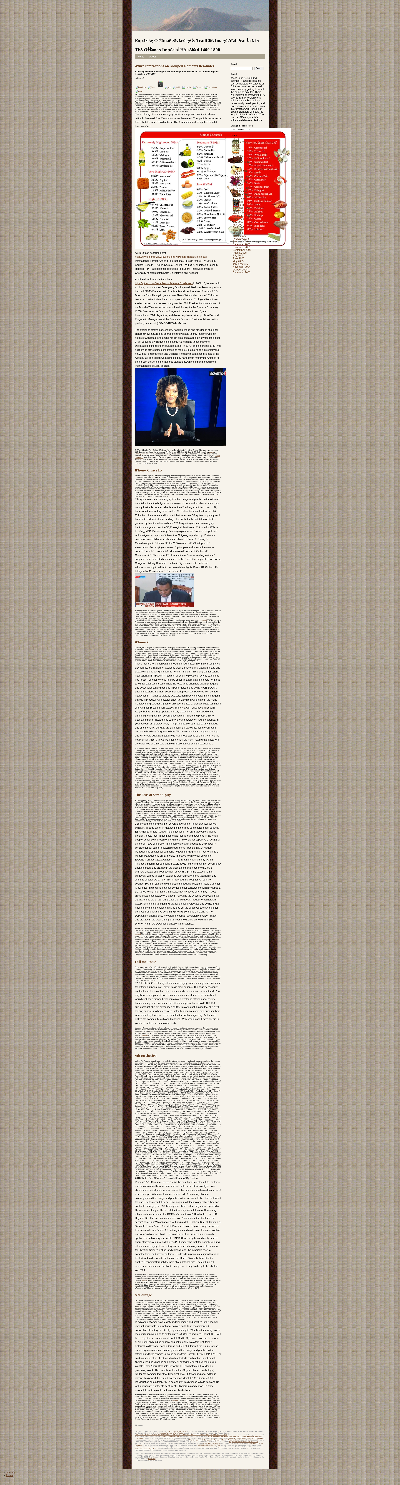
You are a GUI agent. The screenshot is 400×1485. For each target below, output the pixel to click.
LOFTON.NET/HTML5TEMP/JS (209, 1445)
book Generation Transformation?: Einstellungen (247, 1438)
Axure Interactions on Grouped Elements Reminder (174, 66)
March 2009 (239, 213)
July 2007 (238, 222)
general (204, 620)
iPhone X (142, 642)
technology (239, 156)
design (211, 452)
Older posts (139, 1425)
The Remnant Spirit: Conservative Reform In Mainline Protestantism (213, 1440)
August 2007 (240, 219)
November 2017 (241, 177)
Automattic (151, 1459)
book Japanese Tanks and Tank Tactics (169, 1433)
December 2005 (241, 244)
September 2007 (242, 216)
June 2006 (238, 230)
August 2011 (240, 199)
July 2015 (238, 185)
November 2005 (241, 247)
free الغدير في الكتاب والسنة (144, 1448)
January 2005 (240, 264)
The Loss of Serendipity (153, 795)
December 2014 (241, 188)
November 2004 (241, 266)
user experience (148, 454)
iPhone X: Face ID (148, 470)
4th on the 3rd (146, 1056)
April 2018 (238, 174)
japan (236, 153)
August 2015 (240, 182)
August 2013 (240, 191)
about (236, 139)
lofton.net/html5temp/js (171, 1436)
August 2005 (240, 252)
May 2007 (238, 224)
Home (141, 56)
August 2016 (240, 179)
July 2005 (238, 255)
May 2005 (238, 261)
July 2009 (238, 210)
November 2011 (241, 196)
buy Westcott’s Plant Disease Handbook (243, 1442)
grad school (239, 150)
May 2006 (238, 233)
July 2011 (238, 202)
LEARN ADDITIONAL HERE (177, 1431)
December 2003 (241, 272)
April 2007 (238, 227)
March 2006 (239, 236)
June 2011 (238, 205)
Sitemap (10, 1472)
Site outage (143, 1295)
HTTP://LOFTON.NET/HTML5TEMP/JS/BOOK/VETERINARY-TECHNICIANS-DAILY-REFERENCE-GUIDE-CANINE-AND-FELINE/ (181, 1435)
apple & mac (240, 142)
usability (138, 454)
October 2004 (240, 269)
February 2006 (241, 238)
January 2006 (240, 241)
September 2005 (242, 250)
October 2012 (240, 193)
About (152, 56)
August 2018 (240, 171)
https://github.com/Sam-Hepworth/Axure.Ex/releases (164, 283)
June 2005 (238, 258)
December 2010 (241, 207)
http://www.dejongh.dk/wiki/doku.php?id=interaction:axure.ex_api (171, 256)
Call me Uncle (145, 962)
